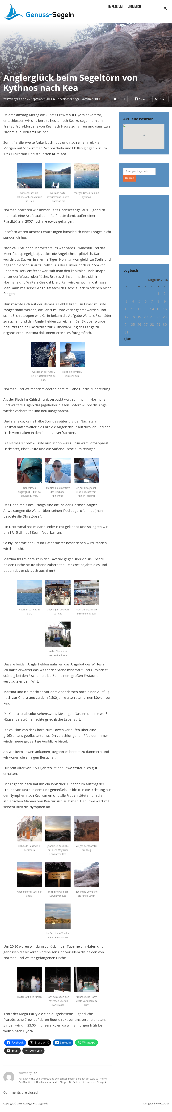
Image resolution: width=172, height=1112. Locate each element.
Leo (19, 99)
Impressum (115, 6)
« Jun (127, 338)
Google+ (101, 1082)
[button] (144, 135)
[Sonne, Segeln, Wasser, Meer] (38, 11)
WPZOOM (163, 1103)
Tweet (121, 99)
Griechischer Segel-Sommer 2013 (77, 99)
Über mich (134, 6)
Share (142, 99)
